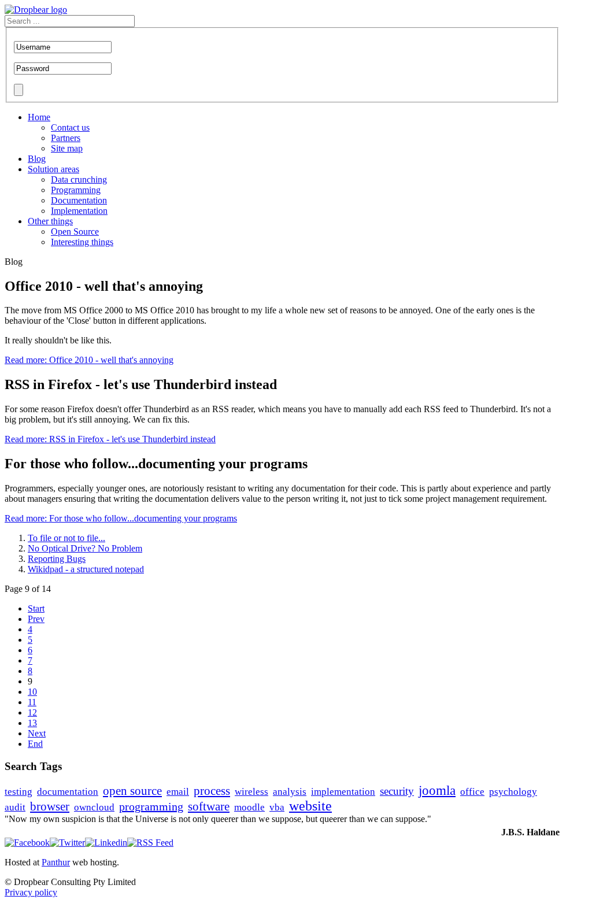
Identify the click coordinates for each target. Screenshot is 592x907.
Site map (67, 148)
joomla (437, 790)
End (35, 744)
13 (32, 723)
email (177, 791)
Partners (65, 138)
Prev (36, 619)
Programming (76, 190)
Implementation (79, 211)
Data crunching (79, 179)
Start (36, 608)
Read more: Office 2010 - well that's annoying (89, 360)
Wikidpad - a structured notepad (86, 569)
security (397, 791)
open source (132, 791)
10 (32, 692)
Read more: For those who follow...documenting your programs (121, 518)
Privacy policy (31, 892)
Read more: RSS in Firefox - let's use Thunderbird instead (110, 439)
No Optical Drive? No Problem (85, 548)
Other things (50, 221)
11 (32, 702)
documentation (67, 791)
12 (32, 712)
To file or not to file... (66, 538)
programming (151, 806)
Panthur (56, 862)
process (212, 790)
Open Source (75, 231)
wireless (251, 791)
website (310, 805)
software (209, 806)
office (472, 791)
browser (49, 806)
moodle (249, 807)
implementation (343, 791)
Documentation (79, 200)
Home (39, 117)
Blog (37, 159)
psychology (513, 791)
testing (18, 791)
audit (15, 807)
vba (276, 807)
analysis (289, 791)
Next (37, 733)
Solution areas (53, 169)
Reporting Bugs (57, 559)
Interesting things (82, 242)
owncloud (94, 807)
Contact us (70, 127)
